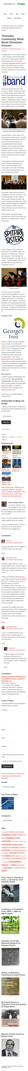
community (18, 489)
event (23, 491)
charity (12, 841)
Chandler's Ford (8, 834)
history (8, 855)
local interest (5, 494)
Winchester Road (16, 496)
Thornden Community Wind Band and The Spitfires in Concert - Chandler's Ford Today (13, 679)
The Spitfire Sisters (11, 65)
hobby (13, 856)
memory (4, 865)
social (20, 494)
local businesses (5, 861)
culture (3, 847)
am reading (3, 832)
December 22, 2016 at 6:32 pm (17, 650)
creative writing (17, 844)
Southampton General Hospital (10, 359)
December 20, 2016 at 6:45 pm (14, 542)
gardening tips (22, 850)
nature (14, 865)
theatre (13, 867)
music (11, 494)
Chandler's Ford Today (14, 4)
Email (3, 738)
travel (17, 867)
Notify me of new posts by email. (12, 761)
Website (3, 746)
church (25, 841)
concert (3, 491)
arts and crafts (9, 487)
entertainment (17, 491)
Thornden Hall (5, 496)
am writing (9, 832)
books (22, 832)
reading (18, 865)
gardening (15, 850)
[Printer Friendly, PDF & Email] (5, 430)
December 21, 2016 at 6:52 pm (14, 628)
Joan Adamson (8, 858)
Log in (9, 1067)
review (16, 494)
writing (4, 870)
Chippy (10, 648)
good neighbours (5, 852)
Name (3, 729)
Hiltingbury (13, 853)
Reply (3, 553)
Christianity (16, 841)
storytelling (8, 868)
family (7, 850)
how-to (18, 856)
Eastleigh (9, 491)
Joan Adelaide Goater (19, 858)
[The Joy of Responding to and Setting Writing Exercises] (7, 803)
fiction (11, 850)
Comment (4, 710)
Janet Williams (10, 557)
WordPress (4, 1067)
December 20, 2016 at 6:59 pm (14, 559)
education (15, 847)
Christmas (12, 489)
